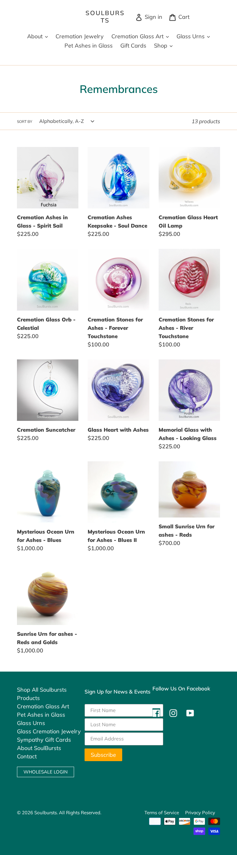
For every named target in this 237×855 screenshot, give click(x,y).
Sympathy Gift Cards (44, 739)
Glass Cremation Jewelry (49, 731)
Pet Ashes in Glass (41, 714)
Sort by (24, 121)
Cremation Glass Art (43, 706)
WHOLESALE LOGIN (45, 772)
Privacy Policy (200, 812)
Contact (27, 756)
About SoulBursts (39, 748)
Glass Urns (31, 723)
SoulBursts (105, 16)
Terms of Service (161, 812)
